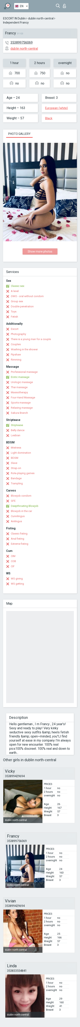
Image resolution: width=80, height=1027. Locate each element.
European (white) (56, 108)
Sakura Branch (19, 412)
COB (13, 561)
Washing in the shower (24, 349)
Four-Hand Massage (23, 397)
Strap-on (16, 468)
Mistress (16, 447)
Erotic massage (20, 377)
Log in (65, 5)
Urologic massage (22, 382)
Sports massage (21, 402)
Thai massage (19, 387)
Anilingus (16, 521)
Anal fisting (17, 538)
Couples (16, 344)
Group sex (17, 301)
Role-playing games (22, 473)
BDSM (14, 457)
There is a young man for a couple (31, 339)
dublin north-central (41, 18)
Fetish (14, 316)
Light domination (21, 452)
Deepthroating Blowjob (24, 505)
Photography (18, 334)
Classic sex (17, 285)
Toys (13, 311)
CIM (13, 556)
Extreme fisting (19, 543)
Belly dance (17, 430)
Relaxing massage (22, 407)
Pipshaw (16, 354)
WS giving (17, 578)
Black (48, 118)
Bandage (16, 478)
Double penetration (22, 306)
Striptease (17, 425)
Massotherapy (19, 392)
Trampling (17, 483)
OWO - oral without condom (27, 296)
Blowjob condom (21, 495)
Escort (14, 328)
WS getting (17, 583)
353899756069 (21, 42)
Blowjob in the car (21, 511)
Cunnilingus (18, 516)
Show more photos (40, 251)
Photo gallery (19, 133)
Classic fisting (19, 533)
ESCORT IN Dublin (14, 18)
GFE (13, 500)
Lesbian (15, 435)
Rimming (16, 359)
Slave (14, 462)
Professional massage (24, 371)
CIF (13, 566)
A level (15, 291)
